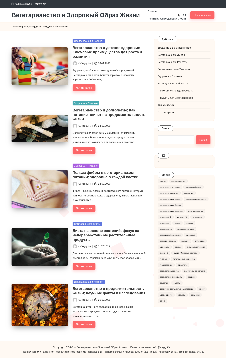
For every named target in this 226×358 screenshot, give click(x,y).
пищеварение (166, 265)
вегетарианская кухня (196, 199)
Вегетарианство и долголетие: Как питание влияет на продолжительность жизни (109, 114)
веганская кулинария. (170, 187)
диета (177, 223)
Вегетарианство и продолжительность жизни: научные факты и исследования (109, 290)
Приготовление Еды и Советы (175, 90)
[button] (202, 15)
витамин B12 (165, 217)
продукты (182, 265)
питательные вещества (184, 259)
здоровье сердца (168, 241)
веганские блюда (193, 187)
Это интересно (166, 112)
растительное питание (194, 271)
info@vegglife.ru (163, 347)
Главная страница (21, 26)
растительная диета (169, 271)
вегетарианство (195, 211)
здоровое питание (185, 229)
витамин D (197, 217)
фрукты (181, 295)
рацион (191, 277)
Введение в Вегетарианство (174, 47)
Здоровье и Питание (86, 103)
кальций (185, 241)
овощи (178, 247)
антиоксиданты (178, 181)
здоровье (190, 235)
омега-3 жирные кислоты (185, 253)
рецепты (164, 283)
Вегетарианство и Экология (174, 69)
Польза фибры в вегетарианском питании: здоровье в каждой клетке (105, 174)
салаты (176, 283)
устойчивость (166, 295)
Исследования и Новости (88, 40)
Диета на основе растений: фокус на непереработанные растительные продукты (106, 235)
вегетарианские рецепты (171, 211)
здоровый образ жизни (170, 235)
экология (195, 295)
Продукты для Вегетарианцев (175, 97)
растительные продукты (171, 277)
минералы (164, 247)
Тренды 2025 (166, 105)
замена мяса (166, 229)
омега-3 (164, 253)
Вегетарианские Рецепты (172, 62)
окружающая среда (196, 247)
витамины (164, 223)
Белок (163, 181)
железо (189, 223)
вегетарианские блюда (170, 205)
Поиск (165, 128)
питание (163, 259)
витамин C (182, 217)
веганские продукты (169, 193)
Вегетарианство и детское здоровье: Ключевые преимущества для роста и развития (107, 52)
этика (162, 301)
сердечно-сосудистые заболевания (176, 289)
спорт (201, 289)
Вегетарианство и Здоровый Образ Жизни (76, 15)
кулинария (199, 241)
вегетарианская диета (170, 199)
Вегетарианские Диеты (87, 223)
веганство (188, 193)
